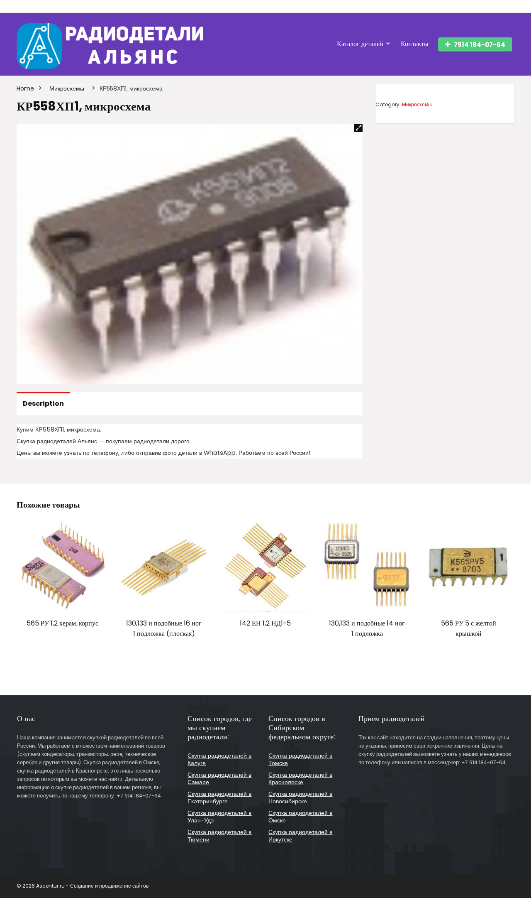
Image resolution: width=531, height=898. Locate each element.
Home (25, 88)
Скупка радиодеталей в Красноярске (300, 778)
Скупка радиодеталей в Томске (300, 759)
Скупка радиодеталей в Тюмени (219, 836)
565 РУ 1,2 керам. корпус (62, 623)
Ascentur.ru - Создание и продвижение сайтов (92, 885)
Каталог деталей (360, 44)
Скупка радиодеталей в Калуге (219, 759)
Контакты (415, 44)
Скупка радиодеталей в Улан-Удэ (219, 816)
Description (43, 403)
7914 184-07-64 (479, 44)
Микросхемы (66, 88)
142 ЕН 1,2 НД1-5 (265, 623)
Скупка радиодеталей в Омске (300, 816)
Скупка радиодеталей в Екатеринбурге (219, 797)
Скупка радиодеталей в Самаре (219, 778)
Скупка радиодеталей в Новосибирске (300, 797)
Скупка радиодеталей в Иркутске (300, 836)
